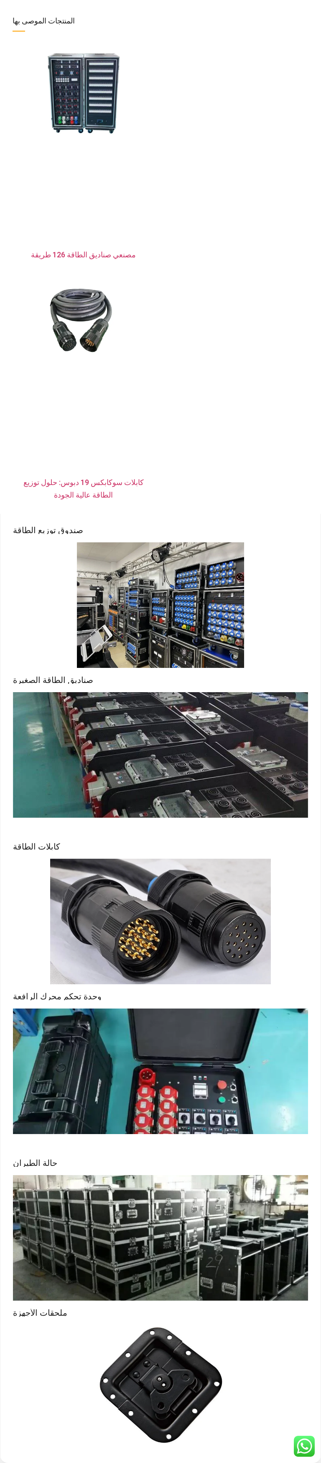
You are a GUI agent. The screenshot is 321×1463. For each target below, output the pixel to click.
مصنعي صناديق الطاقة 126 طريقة (83, 254)
